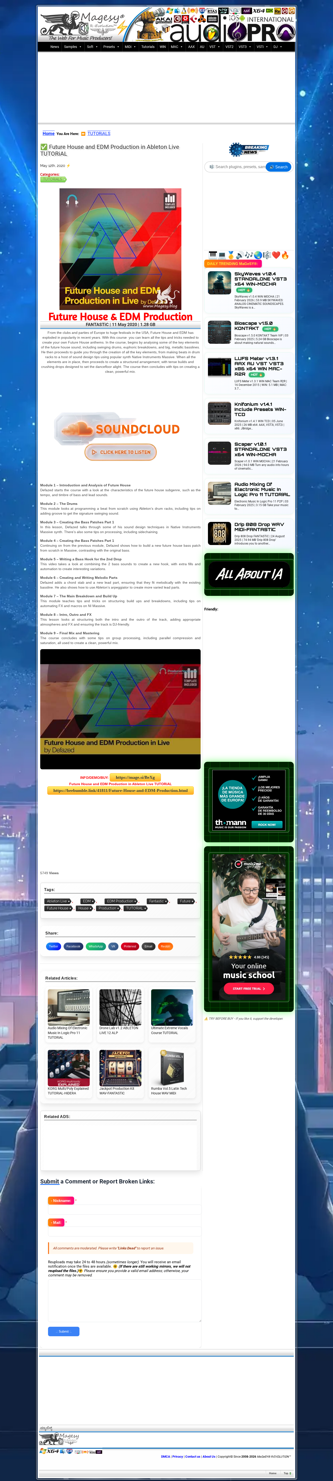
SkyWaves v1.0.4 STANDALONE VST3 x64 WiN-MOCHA (261, 281)
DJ (276, 47)
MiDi (128, 47)
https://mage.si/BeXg (135, 777)
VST (212, 47)
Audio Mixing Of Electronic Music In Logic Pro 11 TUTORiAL (262, 489)
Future (185, 901)
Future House (57, 908)
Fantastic (156, 901)
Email (149, 946)
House (83, 908)
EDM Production (120, 901)
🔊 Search (278, 167)
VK (113, 946)
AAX (191, 47)
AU (202, 47)
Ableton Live (57, 901)
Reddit (165, 946)
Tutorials (148, 47)
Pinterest (130, 946)
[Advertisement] (166, 87)
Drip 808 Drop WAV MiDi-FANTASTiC (259, 527)
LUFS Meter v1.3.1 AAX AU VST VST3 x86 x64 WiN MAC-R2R (259, 366)
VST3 (243, 47)
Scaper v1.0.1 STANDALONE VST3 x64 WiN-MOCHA (261, 449)
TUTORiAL (134, 908)
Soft (90, 47)
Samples (70, 47)
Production (107, 908)
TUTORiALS (99, 133)
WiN (163, 47)
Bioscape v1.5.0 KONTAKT (255, 326)
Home (272, 1473)
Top (286, 1473)
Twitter (53, 946)
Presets (109, 47)
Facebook (73, 946)
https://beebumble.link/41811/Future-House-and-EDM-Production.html (120, 790)
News (54, 47)
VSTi (260, 47)
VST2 (229, 47)
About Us (209, 1456)
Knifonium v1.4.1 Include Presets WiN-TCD (260, 409)
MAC (174, 47)
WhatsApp (96, 946)
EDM (87, 901)
